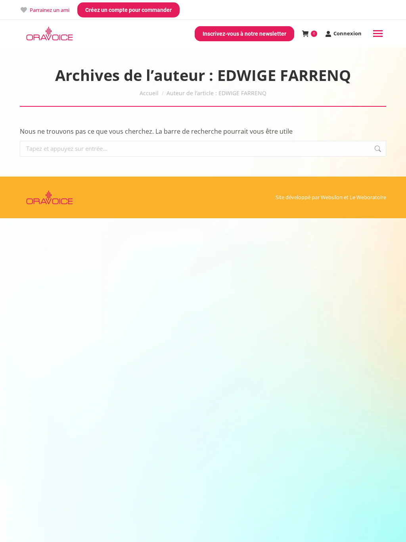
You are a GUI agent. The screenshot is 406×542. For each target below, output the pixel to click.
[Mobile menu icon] (378, 33)
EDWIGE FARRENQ (284, 75)
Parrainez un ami (49, 9)
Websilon (332, 197)
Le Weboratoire (368, 197)
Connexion (347, 33)
